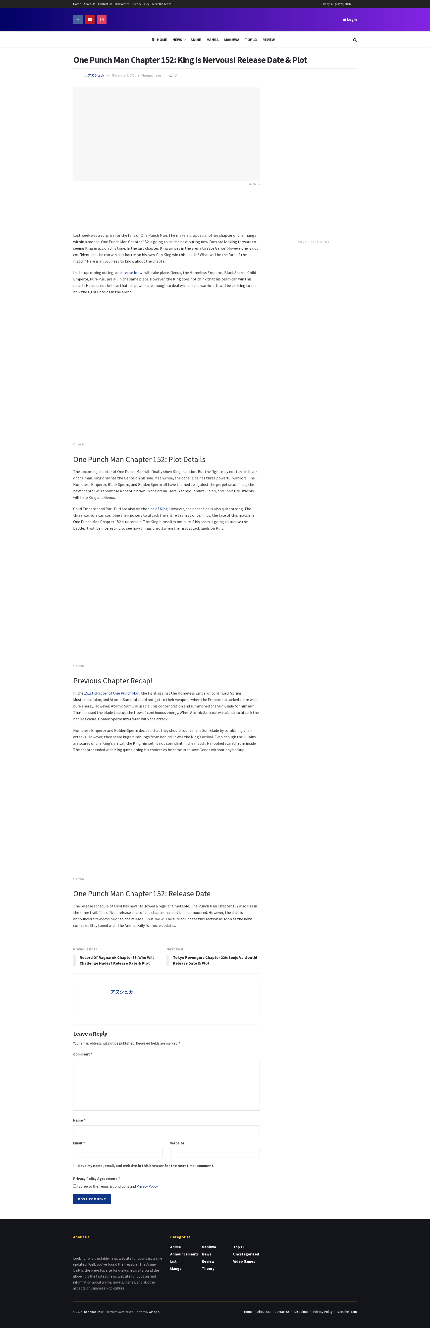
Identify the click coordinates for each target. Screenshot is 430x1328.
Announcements (184, 1254)
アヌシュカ (96, 75)
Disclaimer (122, 4)
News (177, 39)
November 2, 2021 (124, 75)
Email (79, 1143)
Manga (213, 39)
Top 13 (251, 39)
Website (177, 1143)
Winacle (154, 1312)
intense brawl (132, 272)
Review (269, 39)
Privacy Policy (140, 4)
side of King (158, 508)
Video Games (244, 1261)
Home (77, 4)
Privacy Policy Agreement (96, 1178)
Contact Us (105, 4)
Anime (196, 39)
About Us (89, 4)
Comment (83, 1054)
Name (79, 1120)
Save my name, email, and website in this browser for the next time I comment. (146, 1165)
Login (351, 19)
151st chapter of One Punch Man (111, 693)
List (173, 1261)
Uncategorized (246, 1254)
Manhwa (231, 39)
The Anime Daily (93, 1312)
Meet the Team (161, 4)
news (158, 75)
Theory (208, 1268)
